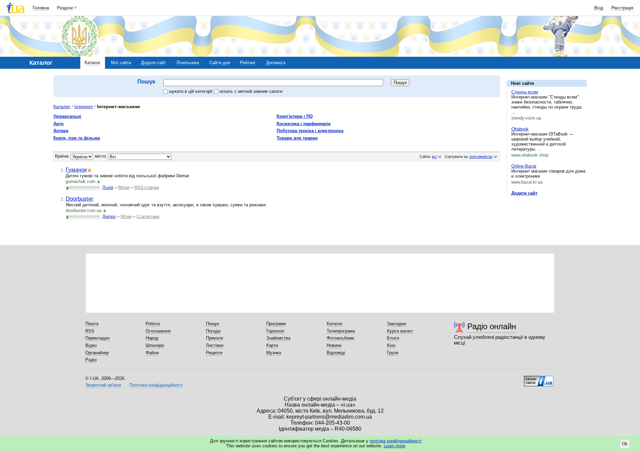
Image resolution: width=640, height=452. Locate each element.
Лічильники (187, 62)
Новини (334, 345)
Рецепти (214, 352)
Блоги (393, 338)
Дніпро (109, 216)
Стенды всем (524, 91)
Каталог (93, 62)
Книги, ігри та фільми (76, 138)
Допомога (275, 62)
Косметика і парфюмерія (304, 123)
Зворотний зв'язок (103, 385)
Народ (152, 338)
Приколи (214, 338)
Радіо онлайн (491, 326)
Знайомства (278, 338)
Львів (107, 187)
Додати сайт (153, 62)
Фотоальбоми (340, 338)
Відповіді (336, 352)
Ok (625, 443)
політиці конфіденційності (395, 440)
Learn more (394, 445)
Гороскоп (275, 330)
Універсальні (67, 116)
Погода (213, 330)
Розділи (65, 7)
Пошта (91, 323)
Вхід (598, 7)
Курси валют (400, 330)
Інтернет (83, 106)
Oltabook (520, 129)
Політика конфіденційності (156, 385)
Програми (276, 323)
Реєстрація (622, 7)
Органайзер (97, 352)
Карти (272, 345)
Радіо (91, 359)
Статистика (148, 216)
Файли (152, 352)
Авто (58, 123)
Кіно (391, 345)
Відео (91, 345)
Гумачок (76, 169)
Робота (153, 323)
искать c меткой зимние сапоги (251, 91)
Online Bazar (523, 166)
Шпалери (155, 345)
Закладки (396, 323)
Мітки (123, 187)
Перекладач (97, 338)
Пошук (212, 323)
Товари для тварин (297, 138)
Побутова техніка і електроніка (310, 130)
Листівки (214, 345)
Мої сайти (121, 62)
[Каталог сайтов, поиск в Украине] (538, 378)
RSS (89, 330)
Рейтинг (248, 62)
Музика (273, 352)
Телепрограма (341, 330)
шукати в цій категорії (191, 91)
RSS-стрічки (146, 187)
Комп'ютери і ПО (295, 116)
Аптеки (60, 130)
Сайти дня (219, 62)
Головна (41, 7)
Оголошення (158, 330)
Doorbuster (79, 198)
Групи (392, 352)
